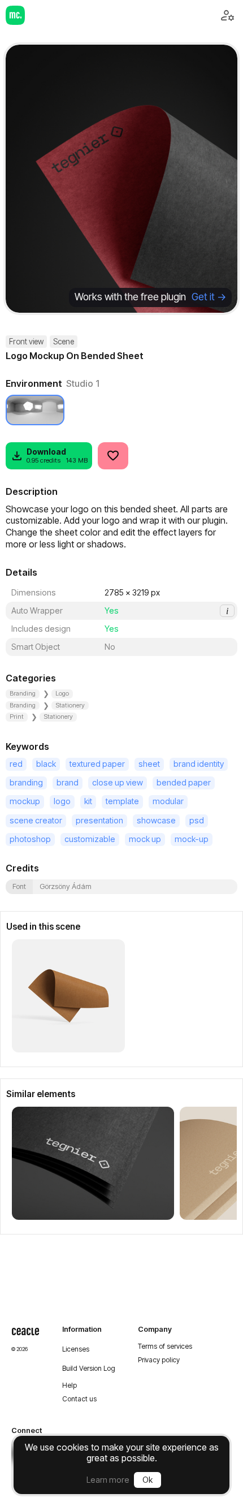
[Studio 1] (35, 410)
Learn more (107, 1479)
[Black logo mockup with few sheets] (93, 1163)
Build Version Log (88, 1368)
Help (69, 1385)
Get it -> (209, 297)
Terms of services (165, 1346)
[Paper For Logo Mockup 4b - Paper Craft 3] (68, 995)
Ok (147, 1479)
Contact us (79, 1399)
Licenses (75, 1349)
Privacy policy (159, 1360)
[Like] (113, 455)
